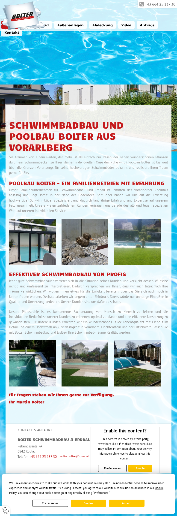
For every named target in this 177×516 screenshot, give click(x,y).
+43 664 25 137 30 (160, 4)
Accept (127, 503)
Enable (140, 468)
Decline (88, 503)
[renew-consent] (5, 511)
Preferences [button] (101, 493)
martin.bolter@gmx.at (73, 456)
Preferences (50, 503)
